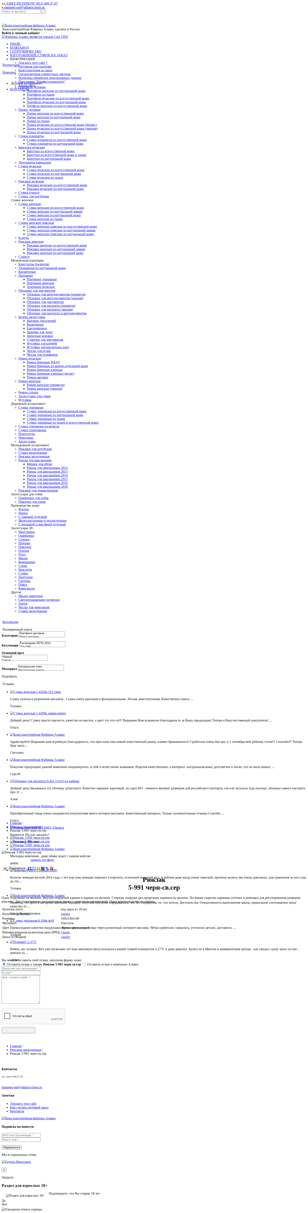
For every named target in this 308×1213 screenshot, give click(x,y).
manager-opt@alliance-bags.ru (24, 7)
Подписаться (11, 1147)
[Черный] (25, 657)
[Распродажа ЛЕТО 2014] (42, 643)
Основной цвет (13, 653)
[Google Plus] (51, 868)
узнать (65, 914)
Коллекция (10, 645)
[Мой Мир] (43, 868)
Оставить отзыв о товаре (43, 964)
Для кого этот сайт (23, 1103)
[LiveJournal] (47, 868)
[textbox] (21, 11)
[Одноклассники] (38, 868)
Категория (10, 635)
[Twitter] (34, 868)
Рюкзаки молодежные (25, 826)
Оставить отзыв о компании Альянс (112, 964)
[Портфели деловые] (42, 633)
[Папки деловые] (42, 637)
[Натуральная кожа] (41, 666)
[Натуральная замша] (41, 670)
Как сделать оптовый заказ (29, 1107)
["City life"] (42, 647)
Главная (15, 823)
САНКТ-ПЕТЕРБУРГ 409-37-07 (30, 3)
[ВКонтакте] (29, 868)
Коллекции (10, 622)
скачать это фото (42, 860)
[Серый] (25, 660)
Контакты (17, 1111)
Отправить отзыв (18, 1030)
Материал (9, 669)
